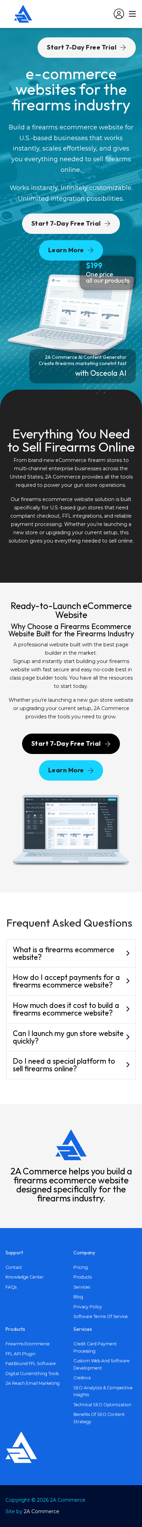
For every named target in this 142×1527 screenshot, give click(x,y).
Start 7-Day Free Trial (66, 223)
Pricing (80, 1267)
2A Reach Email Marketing (33, 1383)
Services (81, 1287)
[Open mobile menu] (132, 14)
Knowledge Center (25, 1277)
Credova (82, 1377)
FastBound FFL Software (31, 1363)
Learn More (66, 250)
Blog (78, 1296)
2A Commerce (41, 1511)
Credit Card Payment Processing (95, 1347)
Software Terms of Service (100, 1316)
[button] (71, 954)
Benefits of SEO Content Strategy (99, 1418)
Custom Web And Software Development (101, 1364)
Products (82, 1277)
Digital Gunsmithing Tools (32, 1373)
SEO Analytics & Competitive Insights (103, 1391)
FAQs (11, 1287)
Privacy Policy (87, 1306)
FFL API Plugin (21, 1353)
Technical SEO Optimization (102, 1404)
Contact (14, 1267)
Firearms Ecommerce (28, 1343)
